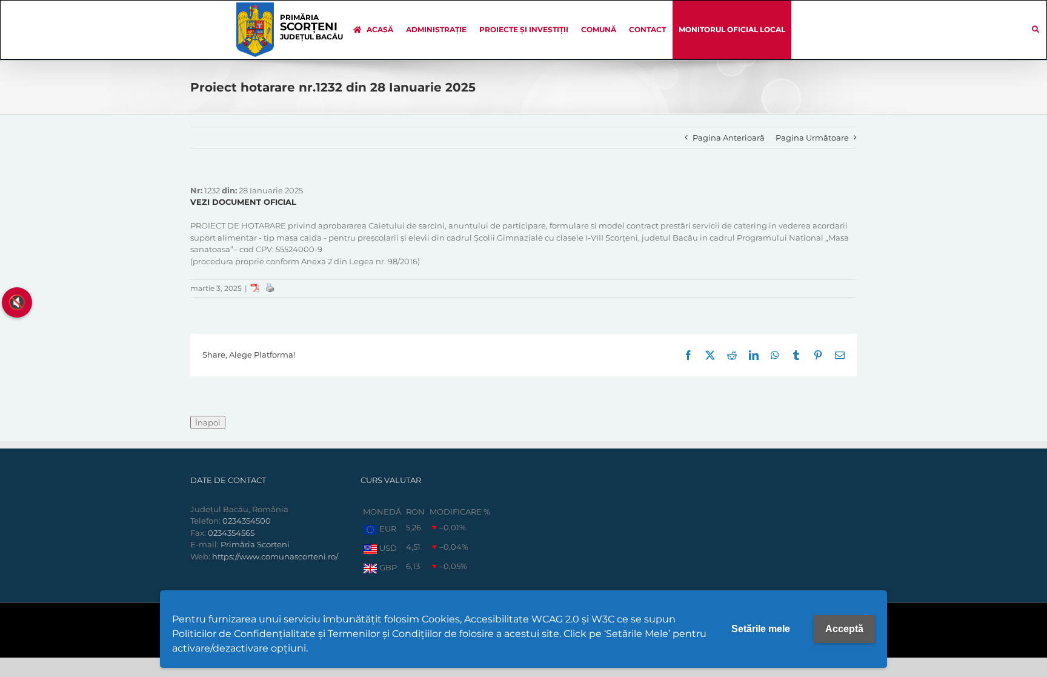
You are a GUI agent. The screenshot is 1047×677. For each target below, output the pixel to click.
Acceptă (844, 629)
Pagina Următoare (812, 137)
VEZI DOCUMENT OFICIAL (243, 202)
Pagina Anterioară (729, 137)
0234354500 (246, 520)
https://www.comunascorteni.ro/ (275, 556)
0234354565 (231, 533)
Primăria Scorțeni (255, 544)
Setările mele (760, 629)
